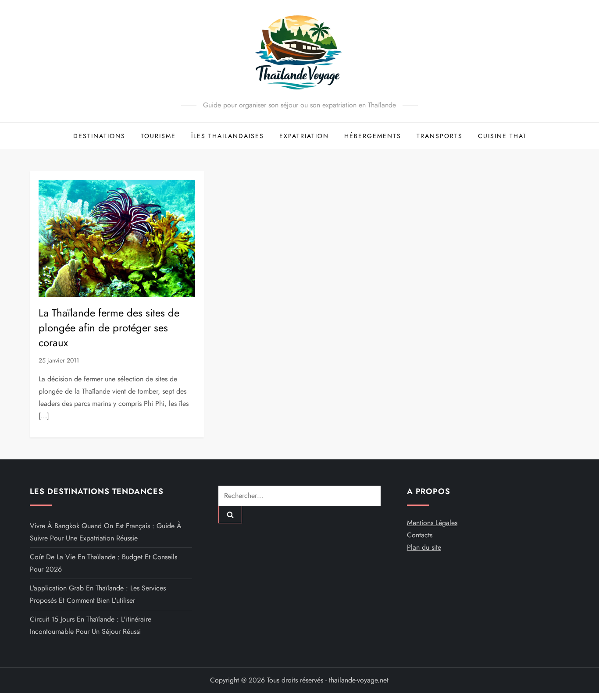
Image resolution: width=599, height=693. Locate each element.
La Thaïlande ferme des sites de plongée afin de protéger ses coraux (109, 327)
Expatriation (304, 135)
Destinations (99, 135)
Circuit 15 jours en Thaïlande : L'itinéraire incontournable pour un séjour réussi (90, 625)
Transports (440, 135)
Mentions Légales (432, 523)
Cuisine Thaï (502, 135)
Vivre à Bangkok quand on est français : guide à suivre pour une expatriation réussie (106, 532)
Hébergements (372, 135)
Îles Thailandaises (227, 135)
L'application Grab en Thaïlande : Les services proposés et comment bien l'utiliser (98, 594)
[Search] (230, 514)
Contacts (419, 535)
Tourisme (158, 135)
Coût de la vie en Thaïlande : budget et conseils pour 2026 (103, 563)
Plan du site (424, 547)
